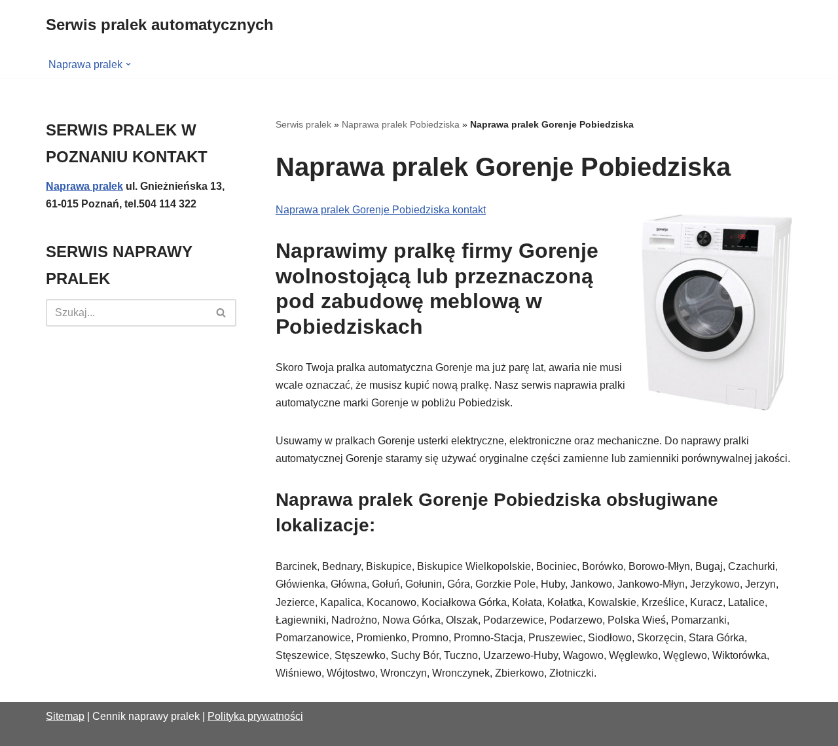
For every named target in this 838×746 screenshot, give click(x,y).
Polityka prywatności (255, 716)
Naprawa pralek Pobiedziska (401, 124)
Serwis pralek (303, 124)
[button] (128, 64)
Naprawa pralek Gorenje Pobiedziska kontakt (381, 209)
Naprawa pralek (84, 186)
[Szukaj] (221, 313)
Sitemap (65, 716)
